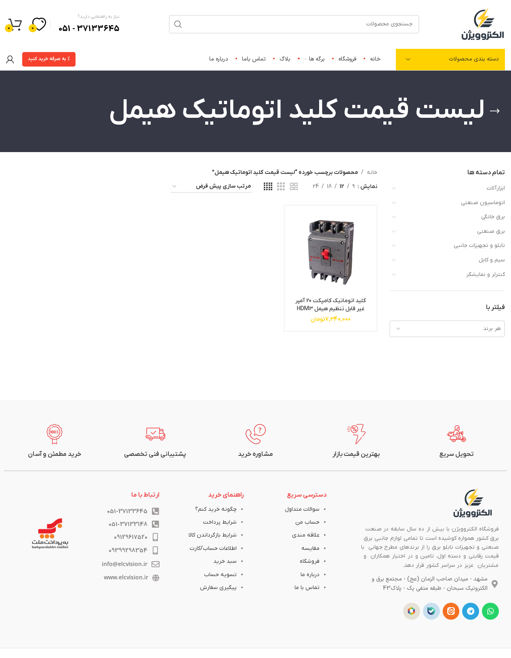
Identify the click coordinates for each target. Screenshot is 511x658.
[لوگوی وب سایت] (483, 23)
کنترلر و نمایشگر (485, 274)
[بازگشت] (495, 111)
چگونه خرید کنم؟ (216, 509)
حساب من (307, 522)
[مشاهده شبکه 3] (281, 187)
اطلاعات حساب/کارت (213, 548)
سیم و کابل (492, 260)
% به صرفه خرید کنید (49, 59)
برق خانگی (493, 217)
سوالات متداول (302, 509)
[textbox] (447, 328)
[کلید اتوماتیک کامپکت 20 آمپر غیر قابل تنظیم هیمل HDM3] (330, 251)
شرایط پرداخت (220, 522)
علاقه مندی (306, 535)
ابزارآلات (496, 188)
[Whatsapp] (490, 611)
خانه (372, 172)
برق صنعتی (491, 231)
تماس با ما (307, 587)
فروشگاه (310, 561)
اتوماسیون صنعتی (483, 203)
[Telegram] (470, 611)
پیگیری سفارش (218, 587)
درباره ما (310, 575)
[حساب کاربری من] (10, 59)
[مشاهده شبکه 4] (268, 187)
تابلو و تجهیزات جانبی (479, 245)
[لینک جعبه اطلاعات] (456, 441)
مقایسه (310, 548)
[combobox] (447, 328)
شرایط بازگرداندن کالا (213, 535)
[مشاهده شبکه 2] (294, 187)
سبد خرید (225, 561)
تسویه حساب (220, 575)
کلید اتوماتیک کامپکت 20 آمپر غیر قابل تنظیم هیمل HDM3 (330, 305)
